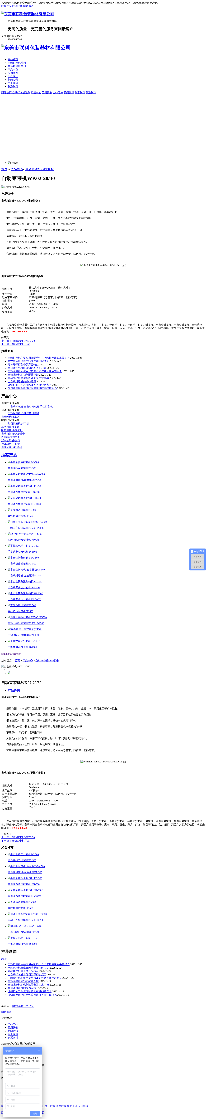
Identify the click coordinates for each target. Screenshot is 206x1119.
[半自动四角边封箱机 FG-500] (25, 486)
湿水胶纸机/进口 (10, 440)
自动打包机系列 (17, 62)
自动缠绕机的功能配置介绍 (23, 374)
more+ (4, 958)
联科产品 (6, 6)
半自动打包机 (15, 406)
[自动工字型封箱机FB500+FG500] (27, 521)
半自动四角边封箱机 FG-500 (24, 492)
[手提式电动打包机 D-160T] (24, 545)
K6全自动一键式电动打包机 (23, 539)
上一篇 (18, 340)
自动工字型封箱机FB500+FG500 (26, 527)
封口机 (25, 423)
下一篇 (15, 344)
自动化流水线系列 (11, 447)
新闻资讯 (13, 79)
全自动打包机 (31, 406)
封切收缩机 (14, 423)
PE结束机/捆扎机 (10, 437)
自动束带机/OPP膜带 (39, 169)
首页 (4, 169)
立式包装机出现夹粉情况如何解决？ (28, 361)
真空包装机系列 (10, 427)
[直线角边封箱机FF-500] (22, 510)
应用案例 (13, 73)
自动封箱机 (14, 413)
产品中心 (13, 69)
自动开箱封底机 (30, 413)
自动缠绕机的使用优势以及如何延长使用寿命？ (35, 371)
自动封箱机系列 (17, 66)
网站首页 (13, 59)
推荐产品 (9, 455)
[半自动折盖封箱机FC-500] (23, 462)
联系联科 (17, 6)
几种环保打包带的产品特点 (23, 364)
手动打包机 (46, 406)
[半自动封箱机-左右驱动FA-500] (26, 474)
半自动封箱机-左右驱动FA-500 (25, 480)
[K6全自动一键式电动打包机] (25, 533)
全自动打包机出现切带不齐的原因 (27, 368)
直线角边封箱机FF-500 (20, 516)
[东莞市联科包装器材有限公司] (27, 14)
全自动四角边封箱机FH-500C (24, 504)
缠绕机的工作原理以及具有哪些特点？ (30, 384)
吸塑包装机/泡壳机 (12, 430)
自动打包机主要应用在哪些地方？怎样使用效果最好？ (39, 357)
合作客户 (13, 76)
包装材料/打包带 (10, 443)
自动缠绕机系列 (10, 416)
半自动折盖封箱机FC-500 (22, 468)
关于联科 (13, 83)
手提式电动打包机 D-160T (22, 551)
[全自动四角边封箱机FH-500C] (25, 498)
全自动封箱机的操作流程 (22, 381)
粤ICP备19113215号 (23, 1006)
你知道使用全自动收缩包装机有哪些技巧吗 (32, 388)
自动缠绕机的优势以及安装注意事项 (28, 378)
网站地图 (28, 6)
